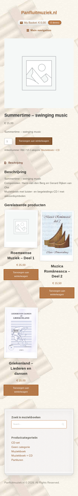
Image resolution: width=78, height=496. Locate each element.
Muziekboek (18, 451)
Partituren (17, 459)
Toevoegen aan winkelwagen (34, 141)
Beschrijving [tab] (15, 162)
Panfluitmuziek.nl (39, 12)
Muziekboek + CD (50, 150)
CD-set (15, 442)
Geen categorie (20, 446)
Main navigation (40, 30)
